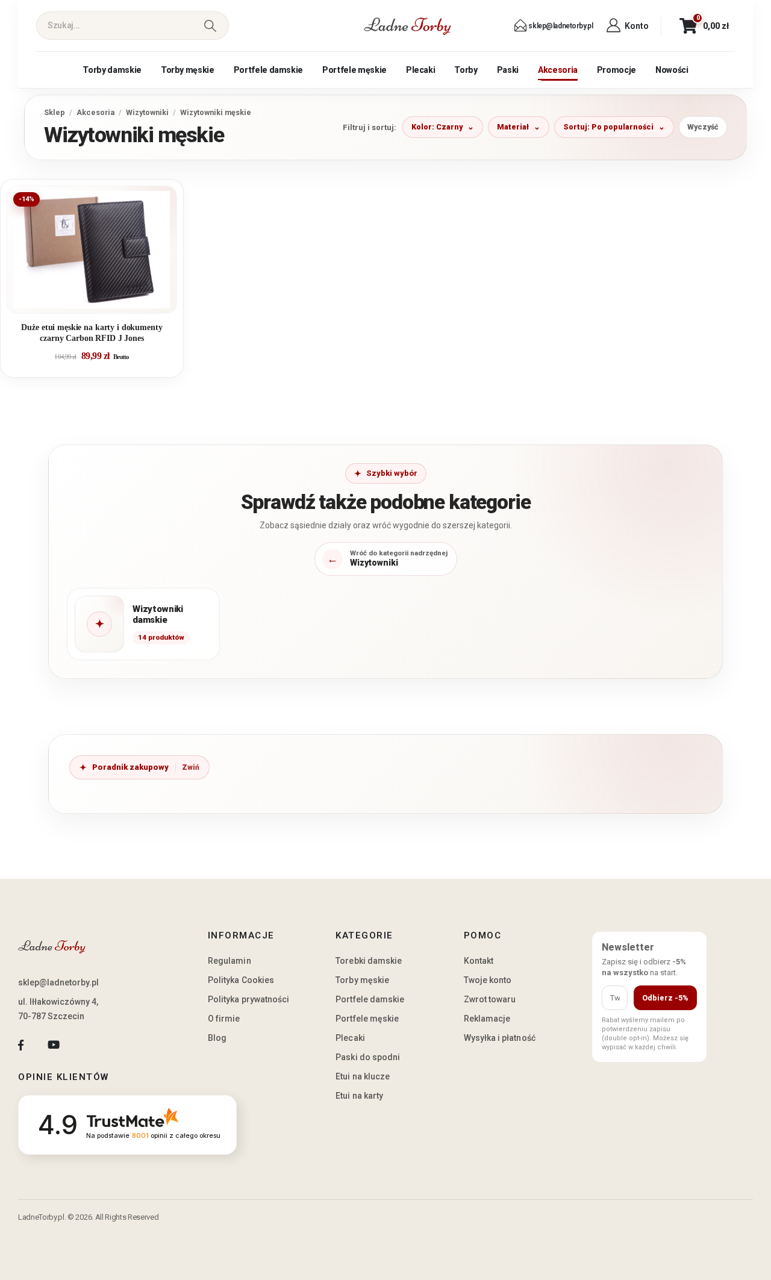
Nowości (671, 70)
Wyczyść (703, 126)
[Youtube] (53, 1045)
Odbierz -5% (665, 997)
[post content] (91, 249)
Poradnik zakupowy (130, 767)
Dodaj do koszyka (100, 299)
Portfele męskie (354, 70)
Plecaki (420, 70)
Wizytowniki (147, 112)
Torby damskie (112, 70)
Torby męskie (187, 70)
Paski (508, 70)
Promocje (616, 70)
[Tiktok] (86, 1045)
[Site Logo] (408, 26)
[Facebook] (20, 1045)
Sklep (54, 112)
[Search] (210, 25)
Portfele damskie (268, 70)
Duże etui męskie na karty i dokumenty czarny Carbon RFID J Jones (91, 333)
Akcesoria (558, 70)
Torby (465, 70)
